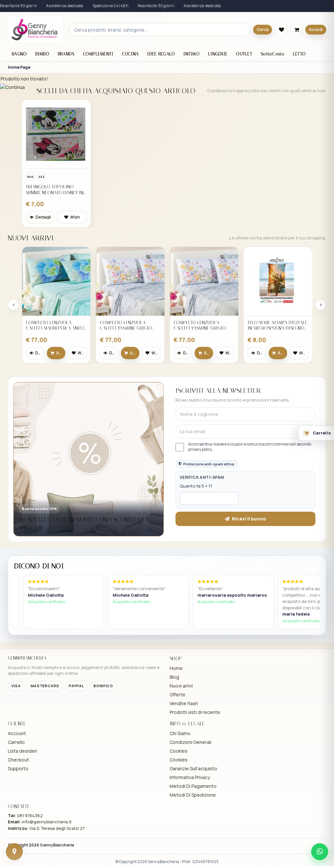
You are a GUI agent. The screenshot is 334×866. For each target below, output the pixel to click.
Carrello (16, 742)
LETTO (299, 54)
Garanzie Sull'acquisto (193, 768)
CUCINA (130, 54)
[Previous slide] (13, 304)
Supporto (18, 768)
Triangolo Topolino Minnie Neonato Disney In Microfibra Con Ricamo (55, 189)
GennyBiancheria (57, 845)
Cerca (262, 29)
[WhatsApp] (319, 851)
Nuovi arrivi (181, 686)
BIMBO (42, 54)
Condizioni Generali (190, 742)
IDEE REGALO (161, 54)
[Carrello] (296, 29)
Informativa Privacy (190, 777)
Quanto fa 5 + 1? (196, 486)
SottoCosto (272, 54)
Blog (174, 677)
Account (17, 733)
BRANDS (66, 54)
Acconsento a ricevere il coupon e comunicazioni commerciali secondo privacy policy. (249, 447)
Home (176, 668)
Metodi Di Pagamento (193, 786)
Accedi (316, 29)
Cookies (179, 751)
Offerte (177, 694)
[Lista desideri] (281, 29)
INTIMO (191, 54)
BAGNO (19, 54)
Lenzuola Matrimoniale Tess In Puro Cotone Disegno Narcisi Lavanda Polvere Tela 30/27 (276, 325)
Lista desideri (22, 751)
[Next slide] (320, 304)
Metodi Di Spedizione (193, 795)
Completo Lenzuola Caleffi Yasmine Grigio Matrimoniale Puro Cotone (52, 325)
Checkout (18, 760)
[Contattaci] (14, 851)
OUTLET (244, 54)
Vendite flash (184, 703)
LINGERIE (217, 54)
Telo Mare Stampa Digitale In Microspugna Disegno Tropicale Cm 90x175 (203, 325)
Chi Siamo (180, 733)
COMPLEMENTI (98, 54)
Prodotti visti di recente (195, 712)
